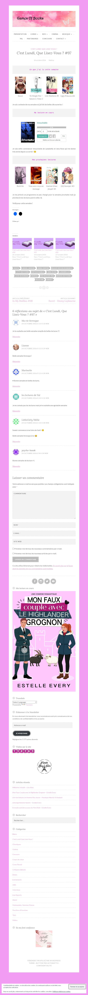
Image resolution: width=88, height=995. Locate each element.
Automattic (53, 963)
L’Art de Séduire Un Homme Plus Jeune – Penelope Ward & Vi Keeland (37, 797)
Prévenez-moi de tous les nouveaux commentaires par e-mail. (38, 549)
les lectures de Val (31, 395)
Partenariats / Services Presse (23, 905)
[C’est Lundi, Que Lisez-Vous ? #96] (65, 243)
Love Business (21, 276)
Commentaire (19, 495)
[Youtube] (53, 581)
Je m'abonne (22, 733)
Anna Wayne (43, 268)
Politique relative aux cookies (61, 991)
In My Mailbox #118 (22, 299)
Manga (34, 276)
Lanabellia (65, 272)
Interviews (16, 890)
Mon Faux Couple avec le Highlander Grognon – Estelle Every (34, 792)
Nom (16, 525)
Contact (60, 39)
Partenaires (32, 39)
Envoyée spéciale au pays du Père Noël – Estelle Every (31, 808)
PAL (21, 39)
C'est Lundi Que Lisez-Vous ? (44, 49)
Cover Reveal (17, 865)
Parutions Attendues (20, 910)
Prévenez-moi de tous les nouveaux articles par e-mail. (35, 553)
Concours (47, 39)
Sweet (50, 280)
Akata (16, 268)
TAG (14, 915)
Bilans (14, 834)
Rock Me (40, 280)
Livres (33, 34)
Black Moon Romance (62, 268)
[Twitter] (47, 581)
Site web (18, 541)
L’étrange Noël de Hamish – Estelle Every (26, 803)
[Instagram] (41, 581)
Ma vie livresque (30, 320)
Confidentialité (44, 966)
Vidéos (15, 920)
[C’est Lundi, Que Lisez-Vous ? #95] (43, 243)
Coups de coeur (18, 859)
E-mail (17, 533)
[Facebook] (34, 581)
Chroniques (16, 844)
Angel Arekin (28, 268)
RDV (44, 34)
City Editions (22, 272)
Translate (29, 705)
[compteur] (23, 752)
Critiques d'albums (19, 870)
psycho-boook (28, 450)
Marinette (27, 370)
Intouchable (38, 272)
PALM (14, 900)
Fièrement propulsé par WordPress (44, 961)
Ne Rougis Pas (47, 276)
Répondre (16, 337)
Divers (14, 875)
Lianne (25, 345)
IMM (14, 885)
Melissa (51, 60)
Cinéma (55, 34)
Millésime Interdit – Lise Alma (22, 787)
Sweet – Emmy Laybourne (62, 299)
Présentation (20, 34)
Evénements (17, 880)
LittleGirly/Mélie (31, 419)
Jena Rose (51, 272)
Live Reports (17, 895)
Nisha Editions (64, 276)
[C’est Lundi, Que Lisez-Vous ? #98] (22, 243)
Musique (66, 34)
